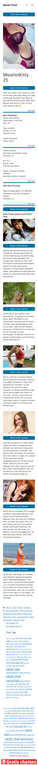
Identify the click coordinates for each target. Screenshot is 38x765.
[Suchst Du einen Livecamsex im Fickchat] (19, 501)
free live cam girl (18, 721)
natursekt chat (23, 684)
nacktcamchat (12, 672)
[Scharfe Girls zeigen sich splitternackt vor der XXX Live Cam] (19, 433)
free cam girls (10, 654)
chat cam (17, 644)
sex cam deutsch (27, 686)
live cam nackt (18, 665)
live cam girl (17, 662)
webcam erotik (19, 620)
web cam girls (19, 695)
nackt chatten (24, 681)
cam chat (19, 638)
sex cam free (10, 689)
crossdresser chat (12, 649)
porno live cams (9, 617)
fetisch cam (27, 652)
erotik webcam (16, 652)
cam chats (14, 641)
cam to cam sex (26, 611)
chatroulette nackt (20, 646)
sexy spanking (22, 617)
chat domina (26, 644)
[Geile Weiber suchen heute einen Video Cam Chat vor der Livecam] (19, 565)
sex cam (20, 686)
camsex (20, 641)
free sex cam (12, 657)
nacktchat (12, 680)
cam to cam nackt (23, 711)
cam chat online (12, 611)
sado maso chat (11, 686)
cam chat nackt (27, 708)
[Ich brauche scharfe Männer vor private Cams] (19, 241)
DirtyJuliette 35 (12, 623)
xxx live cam (14, 697)
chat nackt (9, 646)
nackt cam (13, 669)
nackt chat (27, 614)
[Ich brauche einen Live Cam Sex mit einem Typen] (19, 304)
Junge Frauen (17, 608)
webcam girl (10, 695)
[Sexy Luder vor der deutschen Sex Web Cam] (19, 367)
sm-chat (24, 692)
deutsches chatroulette (12, 614)
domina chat (22, 649)
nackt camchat (24, 673)
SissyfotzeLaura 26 (13, 626)
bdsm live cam (10, 638)
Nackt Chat (10, 5)
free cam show (19, 654)
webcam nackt (15, 753)
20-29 (8, 608)
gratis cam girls (16, 723)
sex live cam (25, 747)
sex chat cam (20, 689)
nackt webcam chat (12, 684)
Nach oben (31, 110)
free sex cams (22, 657)
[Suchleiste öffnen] (26, 5)
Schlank (27, 608)
